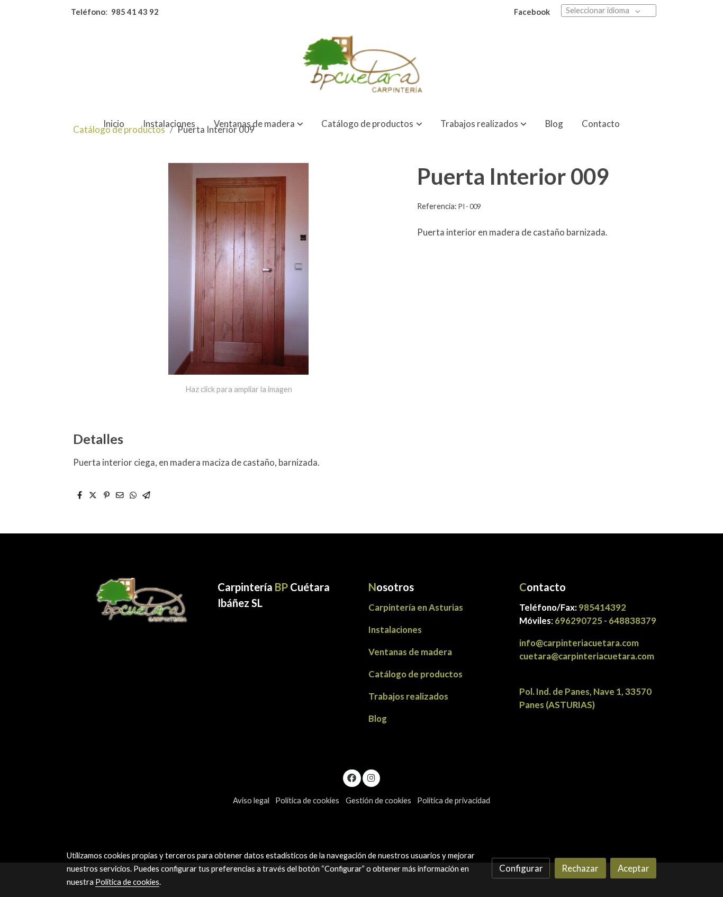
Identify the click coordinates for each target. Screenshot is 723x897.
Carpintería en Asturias (415, 607)
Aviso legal (251, 800)
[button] (258, 123)
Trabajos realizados (408, 696)
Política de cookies (307, 800)
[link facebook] (352, 777)
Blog (377, 718)
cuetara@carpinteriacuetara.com (586, 656)
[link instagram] (371, 777)
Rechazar (580, 868)
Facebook (532, 11)
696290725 (578, 620)
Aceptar (633, 868)
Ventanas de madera (410, 651)
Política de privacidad (453, 800)
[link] (361, 66)
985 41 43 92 (135, 11)
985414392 (602, 607)
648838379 (632, 620)
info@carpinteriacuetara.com (579, 642)
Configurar (521, 868)
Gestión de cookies (378, 800)
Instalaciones (395, 629)
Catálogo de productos (415, 673)
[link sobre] (135, 601)
